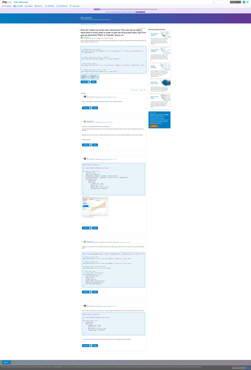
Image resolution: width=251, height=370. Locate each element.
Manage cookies (236, 368)
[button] (80, 30)
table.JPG (93, 75)
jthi (87, 96)
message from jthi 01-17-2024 (107, 122)
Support (30, 6)
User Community (21, 2)
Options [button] (5, 362)
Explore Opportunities (153, 126)
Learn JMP (19, 6)
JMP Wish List (63, 6)
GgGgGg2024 (86, 37)
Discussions (7, 6)
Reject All (243, 368)
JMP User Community (85, 24)
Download (96, 9)
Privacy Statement (57, 366)
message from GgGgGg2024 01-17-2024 (109, 97)
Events (39, 6)
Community (75, 6)
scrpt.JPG (84, 75)
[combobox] (221, 2)
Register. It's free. (140, 12)
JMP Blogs (51, 6)
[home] (7, 2)
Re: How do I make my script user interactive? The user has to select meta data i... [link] (115, 24)
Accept (247, 368)
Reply (93, 82)
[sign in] (244, 2)
